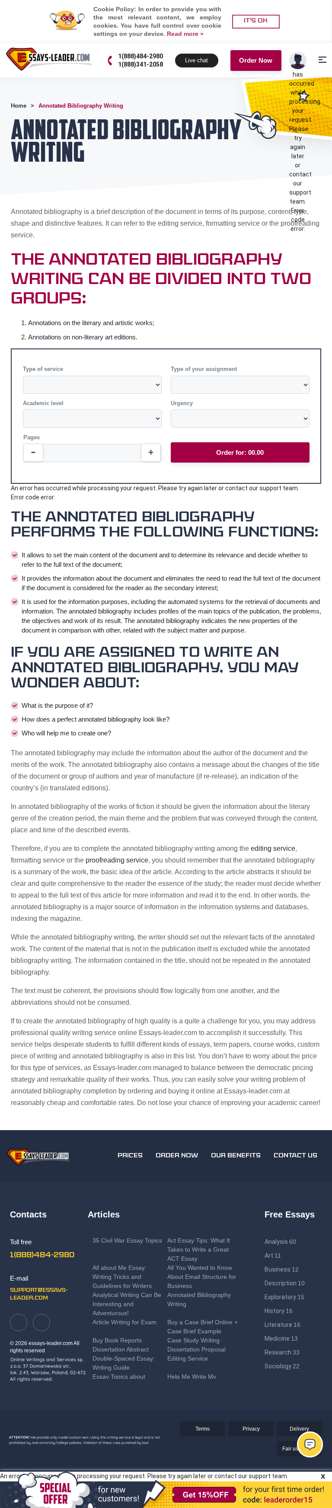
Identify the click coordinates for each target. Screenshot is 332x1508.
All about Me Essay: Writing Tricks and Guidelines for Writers (122, 1276)
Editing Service (187, 1358)
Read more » (185, 33)
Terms (202, 1429)
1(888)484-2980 (140, 56)
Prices (130, 1156)
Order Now (255, 60)
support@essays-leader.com (38, 1294)
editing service (273, 848)
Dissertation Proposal (196, 1349)
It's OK (256, 21)
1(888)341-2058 (140, 64)
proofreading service (117, 860)
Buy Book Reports (117, 1340)
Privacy (251, 1429)
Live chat (196, 60)
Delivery (299, 1429)
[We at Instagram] (41, 1322)
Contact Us (295, 1156)
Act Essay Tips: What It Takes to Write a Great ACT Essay (198, 1249)
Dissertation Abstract (121, 1349)
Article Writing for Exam (124, 1322)
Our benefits (236, 1156)
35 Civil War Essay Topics (128, 1240)
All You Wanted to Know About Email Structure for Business (201, 1276)
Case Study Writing (193, 1340)
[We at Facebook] (18, 1322)
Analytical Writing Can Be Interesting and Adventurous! (127, 1303)
